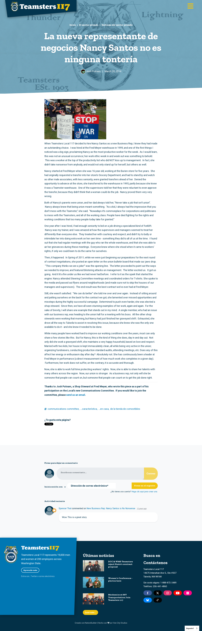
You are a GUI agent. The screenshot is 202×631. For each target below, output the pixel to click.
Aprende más (30, 570)
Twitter (34, 576)
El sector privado (88, 25)
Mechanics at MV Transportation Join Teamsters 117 (119, 597)
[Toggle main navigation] (190, 6)
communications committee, (63, 408)
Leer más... (90, 612)
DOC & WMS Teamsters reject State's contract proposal (120, 564)
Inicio (73, 25)
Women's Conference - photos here (120, 579)
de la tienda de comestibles (125, 408)
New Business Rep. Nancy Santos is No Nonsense (111, 508)
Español (190, 628)
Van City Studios (120, 623)
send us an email (75, 394)
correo (42, 576)
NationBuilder (91, 623)
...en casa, (104, 408)
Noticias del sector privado (117, 25)
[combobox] (192, 628)
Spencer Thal (65, 508)
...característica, (88, 408)
